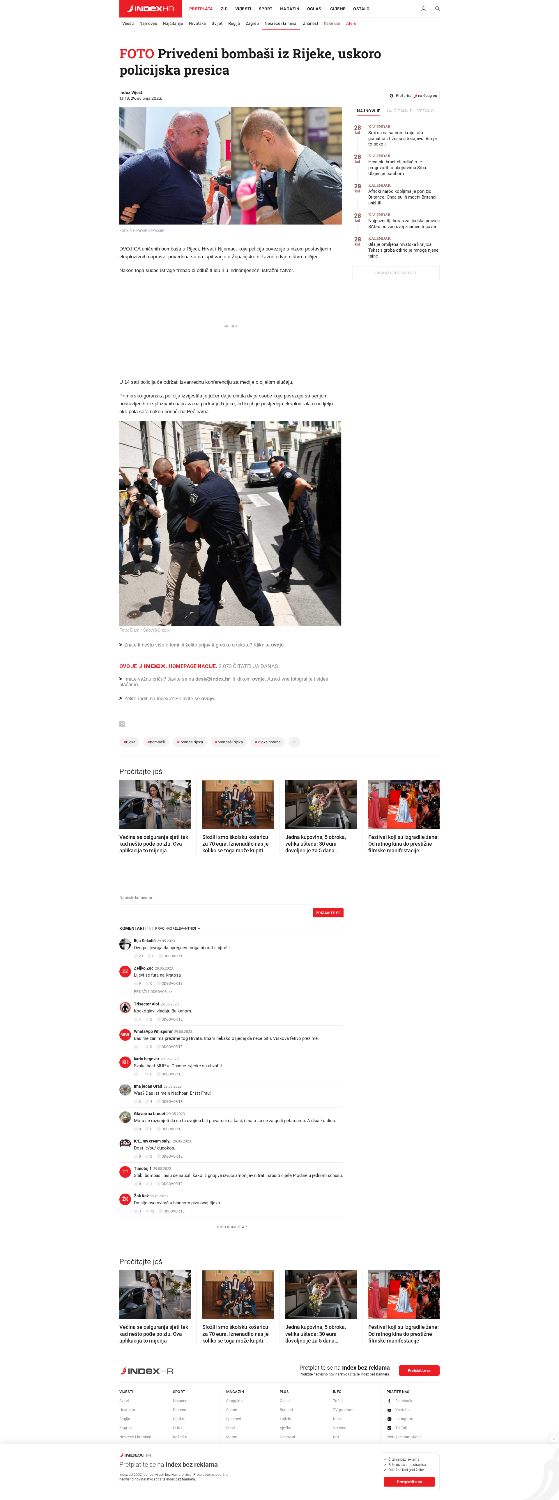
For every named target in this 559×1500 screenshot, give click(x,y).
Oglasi (315, 8)
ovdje (258, 679)
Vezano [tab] (425, 111)
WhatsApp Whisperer (153, 1031)
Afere (351, 23)
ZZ (125, 971)
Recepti (286, 1410)
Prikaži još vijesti (395, 273)
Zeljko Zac (143, 968)
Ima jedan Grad (148, 1086)
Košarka (180, 1437)
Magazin (235, 1391)
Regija (234, 23)
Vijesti (243, 8)
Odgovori (287, 1437)
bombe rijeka (190, 742)
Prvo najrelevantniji (175, 928)
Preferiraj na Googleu (416, 96)
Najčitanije (173, 23)
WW (125, 1035)
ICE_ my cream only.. (152, 1141)
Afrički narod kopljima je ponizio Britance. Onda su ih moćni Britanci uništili (402, 194)
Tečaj (338, 1401)
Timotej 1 (143, 1168)
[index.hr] (150, 8)
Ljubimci (233, 1419)
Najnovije (148, 23)
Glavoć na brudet (149, 1113)
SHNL (178, 1428)
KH (125, 1062)
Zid (224, 8)
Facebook (404, 1401)
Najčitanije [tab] (399, 111)
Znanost (310, 23)
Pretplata (201, 8)
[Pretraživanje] (435, 9)
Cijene (338, 8)
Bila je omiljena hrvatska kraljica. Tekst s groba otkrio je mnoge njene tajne (403, 247)
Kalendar (332, 23)
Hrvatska (197, 23)
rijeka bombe (268, 742)
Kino (337, 1419)
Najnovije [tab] (369, 111)
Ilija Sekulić (144, 940)
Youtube (402, 1410)
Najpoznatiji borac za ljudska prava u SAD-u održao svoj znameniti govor (404, 221)
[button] (126, 802)
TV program (343, 1410)
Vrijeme (339, 1428)
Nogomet (181, 1401)
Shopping (234, 1401)
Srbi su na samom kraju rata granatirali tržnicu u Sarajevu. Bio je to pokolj (402, 136)
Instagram (404, 1419)
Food (230, 1428)
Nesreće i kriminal (281, 23)
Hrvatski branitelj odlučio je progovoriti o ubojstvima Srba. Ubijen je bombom (397, 165)
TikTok (401, 1428)
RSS (336, 1437)
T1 (125, 1172)
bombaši (156, 742)
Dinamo (179, 1410)
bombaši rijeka (229, 742)
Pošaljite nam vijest (404, 1437)
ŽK (125, 1199)
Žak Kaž (141, 1196)
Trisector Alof (146, 1004)
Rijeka (129, 742)
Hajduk (179, 1419)
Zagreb (252, 23)
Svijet (217, 23)
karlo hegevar (146, 1058)
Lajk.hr (286, 1419)
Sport (266, 8)
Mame (231, 1437)
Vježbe (285, 1428)
